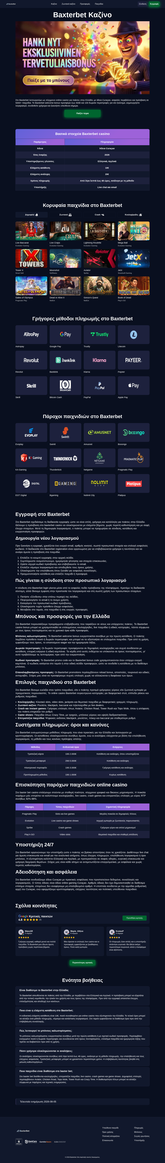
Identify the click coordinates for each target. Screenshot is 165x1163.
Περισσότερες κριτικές (82, 963)
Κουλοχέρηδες (131, 215)
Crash (97, 215)
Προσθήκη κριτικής (134, 918)
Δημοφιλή (29, 215)
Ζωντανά (63, 215)
